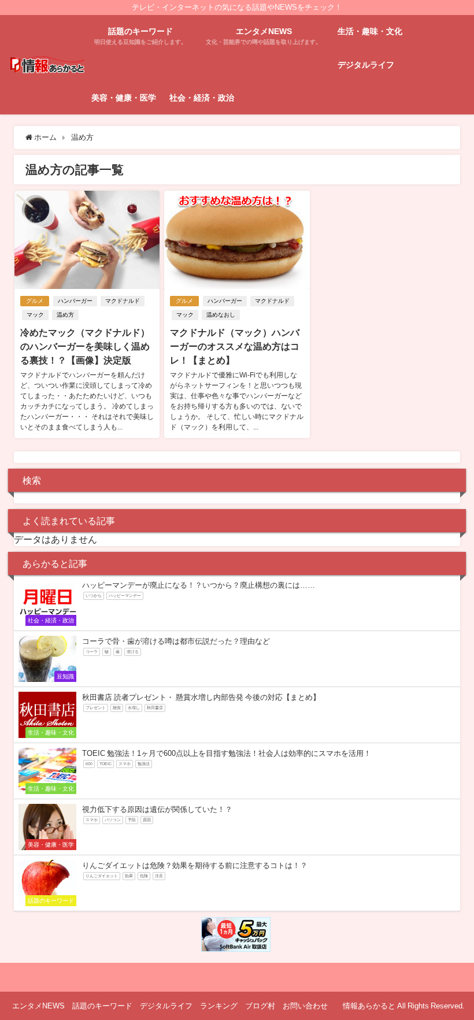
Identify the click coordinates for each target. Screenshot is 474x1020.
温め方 (65, 314)
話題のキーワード (102, 1006)
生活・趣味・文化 (370, 31)
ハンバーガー (75, 300)
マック (35, 314)
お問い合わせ (305, 1006)
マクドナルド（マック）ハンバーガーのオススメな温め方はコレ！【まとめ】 (234, 346)
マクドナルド (122, 300)
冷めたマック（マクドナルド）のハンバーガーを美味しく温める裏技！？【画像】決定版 (85, 346)
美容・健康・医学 (123, 98)
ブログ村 (260, 1006)
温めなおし (220, 314)
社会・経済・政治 (201, 98)
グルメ (34, 300)
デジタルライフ (366, 65)
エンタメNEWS (38, 1006)
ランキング (219, 1006)
